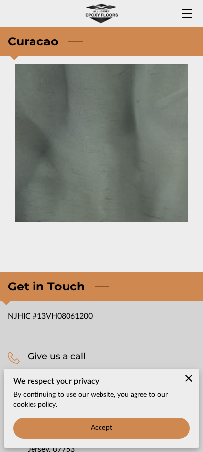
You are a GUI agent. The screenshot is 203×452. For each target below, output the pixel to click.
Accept (101, 427)
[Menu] (186, 13)
